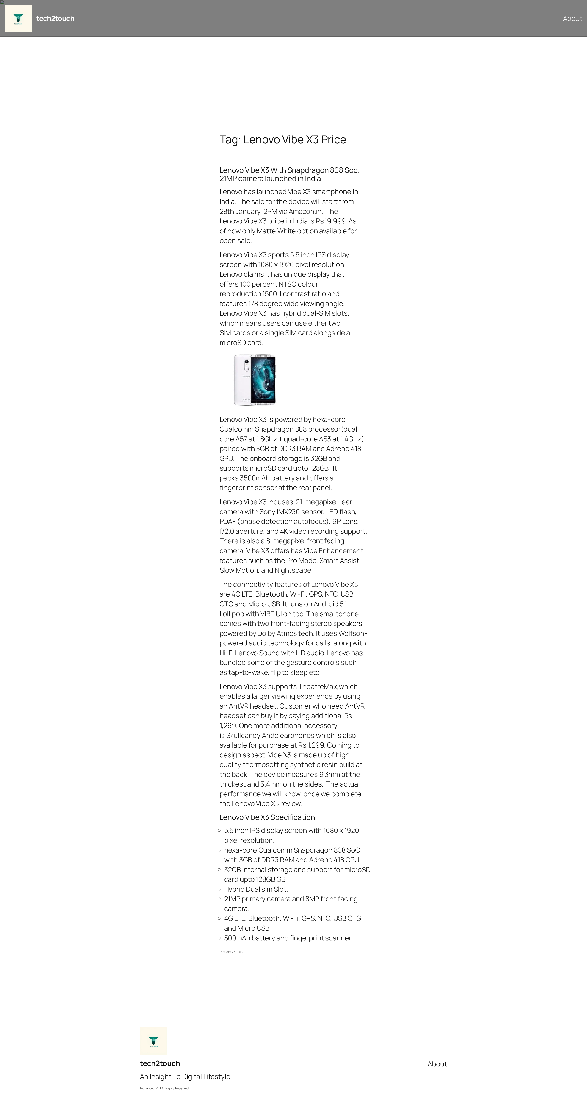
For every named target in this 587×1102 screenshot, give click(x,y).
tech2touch (55, 18)
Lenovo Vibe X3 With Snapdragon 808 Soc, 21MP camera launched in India (290, 174)
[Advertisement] (293, 85)
